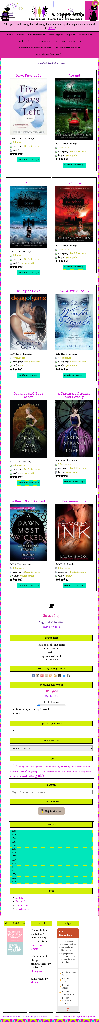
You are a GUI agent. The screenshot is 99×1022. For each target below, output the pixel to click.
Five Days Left (28, 76)
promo (41, 770)
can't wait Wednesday (49, 766)
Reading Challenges (61, 35)
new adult (14, 771)
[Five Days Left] (28, 106)
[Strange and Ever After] (28, 429)
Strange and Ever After (28, 395)
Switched (74, 183)
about (20, 35)
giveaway (64, 765)
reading (49, 771)
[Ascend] (74, 109)
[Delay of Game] (28, 322)
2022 (14, 846)
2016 (14, 860)
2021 (14, 849)
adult (23, 366)
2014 (14, 867)
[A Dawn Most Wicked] (28, 532)
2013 (14, 871)
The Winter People (74, 291)
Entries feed (22, 901)
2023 (14, 842)
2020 (14, 853)
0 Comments (18, 142)
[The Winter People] (74, 322)
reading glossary (71, 41)
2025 (14, 835)
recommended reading (57, 771)
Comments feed (24, 905)
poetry (33, 771)
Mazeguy (36, 982)
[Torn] (28, 217)
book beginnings (23, 766)
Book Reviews (32, 146)
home (10, 35)
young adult (73, 155)
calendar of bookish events (35, 48)
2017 (14, 857)
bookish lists (26, 41)
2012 (14, 875)
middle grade (87, 766)
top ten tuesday (78, 771)
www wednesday (22, 776)
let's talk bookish (76, 766)
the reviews (35, 35)
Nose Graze (88, 1017)
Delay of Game (28, 291)
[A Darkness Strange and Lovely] (74, 428)
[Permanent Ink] (74, 532)
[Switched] (74, 214)
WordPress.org (23, 909)
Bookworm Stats (48, 41)
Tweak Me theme (65, 1017)
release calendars (67, 48)
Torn (29, 183)
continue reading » (28, 160)
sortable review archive (49, 54)
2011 (14, 878)
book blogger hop (36, 766)
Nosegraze (36, 971)
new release (25, 771)
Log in (19, 897)
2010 (14, 882)
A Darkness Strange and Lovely (74, 395)
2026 (14, 831)
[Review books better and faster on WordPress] (15, 948)
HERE (51, 28)
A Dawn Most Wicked (28, 501)
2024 (14, 839)
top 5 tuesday (67, 772)
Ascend (74, 76)
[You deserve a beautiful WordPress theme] (15, 934)
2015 (14, 864)
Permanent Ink (74, 501)
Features (84, 35)
